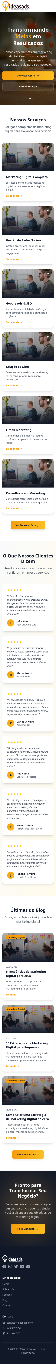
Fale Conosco (26, 1229)
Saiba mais (12, 195)
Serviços (7, 1294)
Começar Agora (26, 75)
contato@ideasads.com (20, 1322)
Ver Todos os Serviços (28, 525)
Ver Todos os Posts (28, 1154)
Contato (6, 1305)
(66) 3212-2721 (15, 1328)
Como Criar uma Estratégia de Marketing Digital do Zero (27, 1117)
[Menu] (51, 6)
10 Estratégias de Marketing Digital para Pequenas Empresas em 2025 (27, 1047)
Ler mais (11, 994)
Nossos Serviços (28, 86)
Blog (4, 1300)
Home (5, 1284)
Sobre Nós (8, 1289)
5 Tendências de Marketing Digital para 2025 (26, 974)
